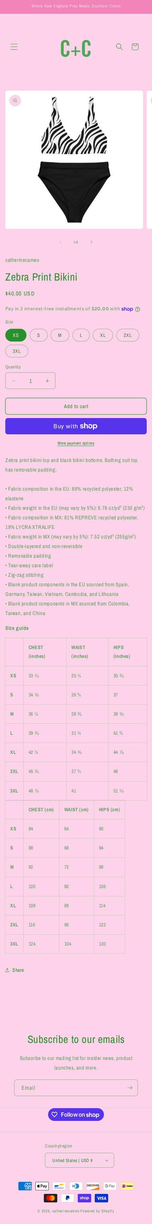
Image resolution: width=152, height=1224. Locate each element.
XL (103, 335)
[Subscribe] (130, 1087)
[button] (14, 47)
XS (16, 335)
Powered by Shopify (97, 1210)
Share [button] (18, 970)
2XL (128, 335)
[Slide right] (91, 242)
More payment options (76, 443)
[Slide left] (60, 242)
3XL (17, 351)
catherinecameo (66, 1210)
